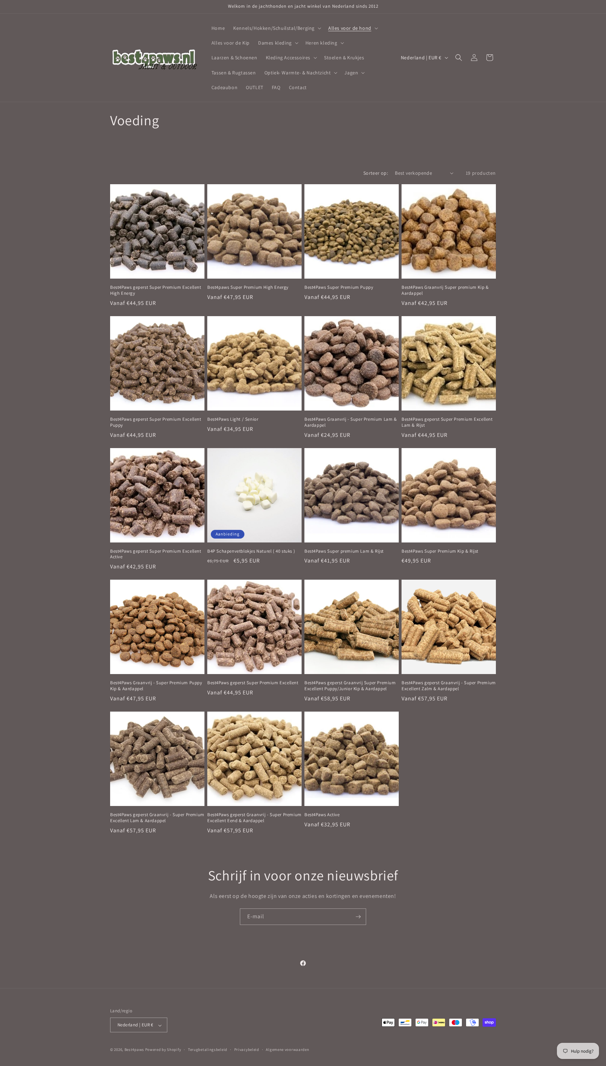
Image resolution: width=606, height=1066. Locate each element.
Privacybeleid (246, 1049)
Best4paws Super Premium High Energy (248, 287)
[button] (276, 28)
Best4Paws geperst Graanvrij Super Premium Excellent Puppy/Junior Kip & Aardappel (350, 686)
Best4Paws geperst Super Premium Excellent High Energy (155, 290)
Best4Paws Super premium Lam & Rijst (344, 551)
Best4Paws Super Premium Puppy (338, 287)
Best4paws (134, 1049)
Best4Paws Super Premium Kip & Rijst (440, 551)
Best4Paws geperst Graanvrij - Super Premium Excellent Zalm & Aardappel (449, 686)
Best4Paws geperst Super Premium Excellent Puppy (155, 422)
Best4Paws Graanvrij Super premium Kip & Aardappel (445, 290)
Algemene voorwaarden (287, 1049)
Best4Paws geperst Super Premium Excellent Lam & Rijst (447, 422)
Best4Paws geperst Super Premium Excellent (252, 683)
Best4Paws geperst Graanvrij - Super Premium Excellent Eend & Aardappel (254, 818)
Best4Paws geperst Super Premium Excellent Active (155, 554)
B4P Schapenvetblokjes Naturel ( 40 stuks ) (251, 551)
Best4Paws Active (322, 815)
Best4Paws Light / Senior (232, 419)
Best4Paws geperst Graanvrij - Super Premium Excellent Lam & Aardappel (157, 818)
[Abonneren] (358, 916)
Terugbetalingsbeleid (207, 1049)
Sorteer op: (375, 173)
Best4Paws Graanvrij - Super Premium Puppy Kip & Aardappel (156, 686)
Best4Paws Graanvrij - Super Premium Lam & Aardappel (350, 422)
